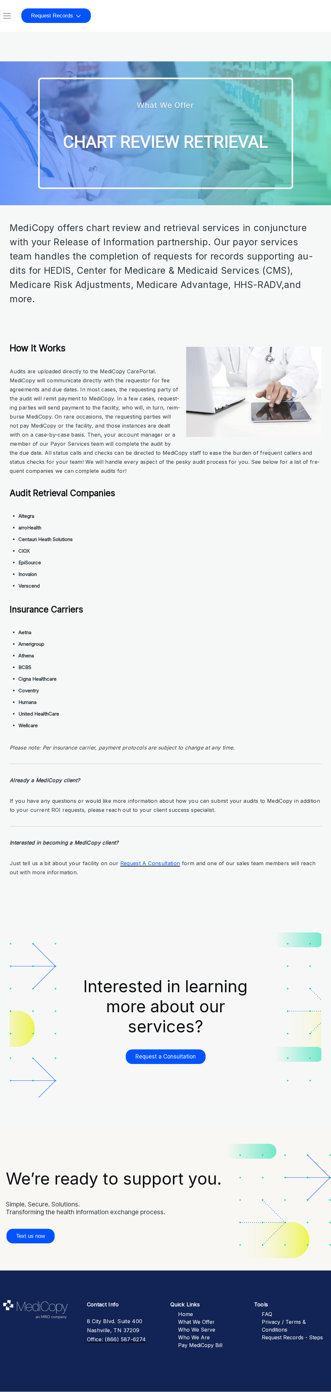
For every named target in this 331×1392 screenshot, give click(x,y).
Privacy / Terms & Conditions (284, 1326)
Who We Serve (196, 1329)
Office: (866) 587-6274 (116, 1339)
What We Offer (196, 1322)
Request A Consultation (150, 863)
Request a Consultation (165, 1056)
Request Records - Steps (292, 1337)
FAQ (267, 1314)
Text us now (30, 1236)
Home (185, 1314)
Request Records (52, 16)
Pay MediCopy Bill (200, 1345)
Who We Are (194, 1337)
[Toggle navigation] (7, 16)
